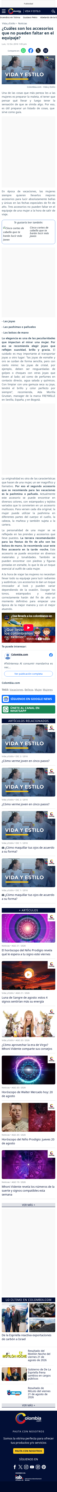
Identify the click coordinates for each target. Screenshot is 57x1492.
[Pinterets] (44, 1466)
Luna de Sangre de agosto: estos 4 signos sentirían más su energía (25, 999)
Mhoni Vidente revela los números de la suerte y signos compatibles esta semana (28, 1190)
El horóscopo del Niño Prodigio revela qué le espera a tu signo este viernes (27, 952)
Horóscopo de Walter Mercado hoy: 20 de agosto (27, 1094)
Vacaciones (16, 689)
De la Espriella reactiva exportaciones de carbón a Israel (26, 1337)
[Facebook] (15, 1466)
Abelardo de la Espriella (41, 17)
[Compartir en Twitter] (38, 50)
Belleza (29, 689)
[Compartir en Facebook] (30, 50)
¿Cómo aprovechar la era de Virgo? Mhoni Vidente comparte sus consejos (27, 1047)
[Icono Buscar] (53, 11)
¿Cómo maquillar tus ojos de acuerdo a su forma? (28, 849)
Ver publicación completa (28, 673)
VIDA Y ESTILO (32, 11)
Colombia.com (19, 654)
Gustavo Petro (19, 17)
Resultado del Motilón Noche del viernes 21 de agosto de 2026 (39, 1355)
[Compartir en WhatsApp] (23, 50)
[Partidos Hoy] (38, 1466)
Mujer (38, 689)
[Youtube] (32, 1466)
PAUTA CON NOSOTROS (28, 1451)
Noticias (22, 23)
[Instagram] (26, 1466)
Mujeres (48, 689)
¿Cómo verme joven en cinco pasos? (25, 761)
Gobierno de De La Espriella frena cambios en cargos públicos (39, 1374)
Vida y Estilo (8, 23)
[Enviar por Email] (45, 50)
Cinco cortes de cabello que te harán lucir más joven (39, 232)
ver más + (28, 1405)
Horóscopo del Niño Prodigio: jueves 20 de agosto (28, 1141)
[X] (20, 1466)
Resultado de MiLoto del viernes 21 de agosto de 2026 (39, 1392)
